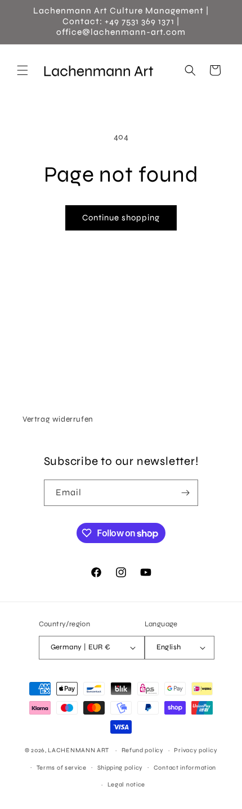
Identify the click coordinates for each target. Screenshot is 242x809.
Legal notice (126, 784)
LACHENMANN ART (79, 750)
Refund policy (143, 750)
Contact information (185, 767)
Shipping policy (120, 767)
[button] (22, 70)
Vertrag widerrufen (58, 419)
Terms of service (62, 767)
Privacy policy (195, 750)
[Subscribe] (185, 493)
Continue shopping (121, 218)
